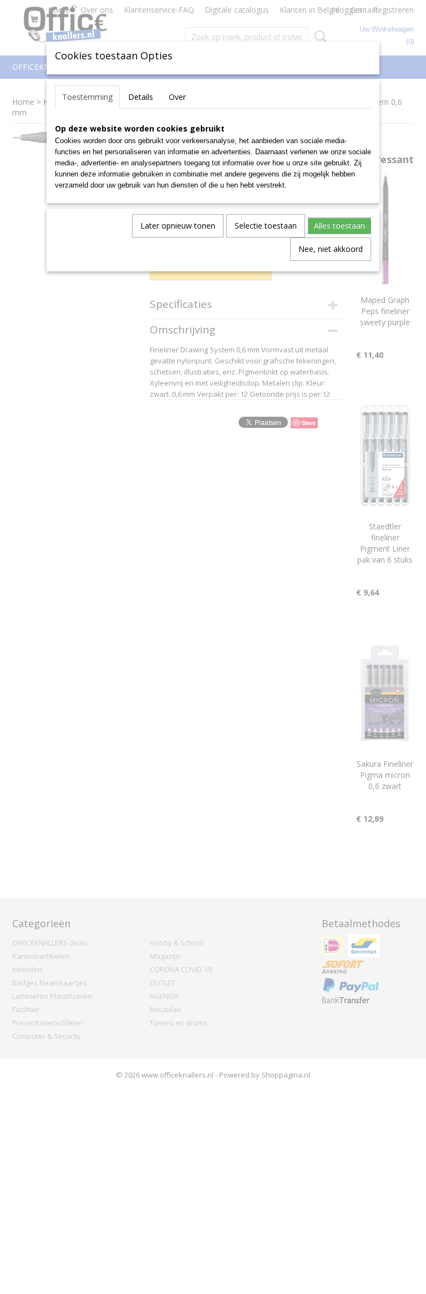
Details (140, 97)
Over (177, 97)
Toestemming (87, 97)
